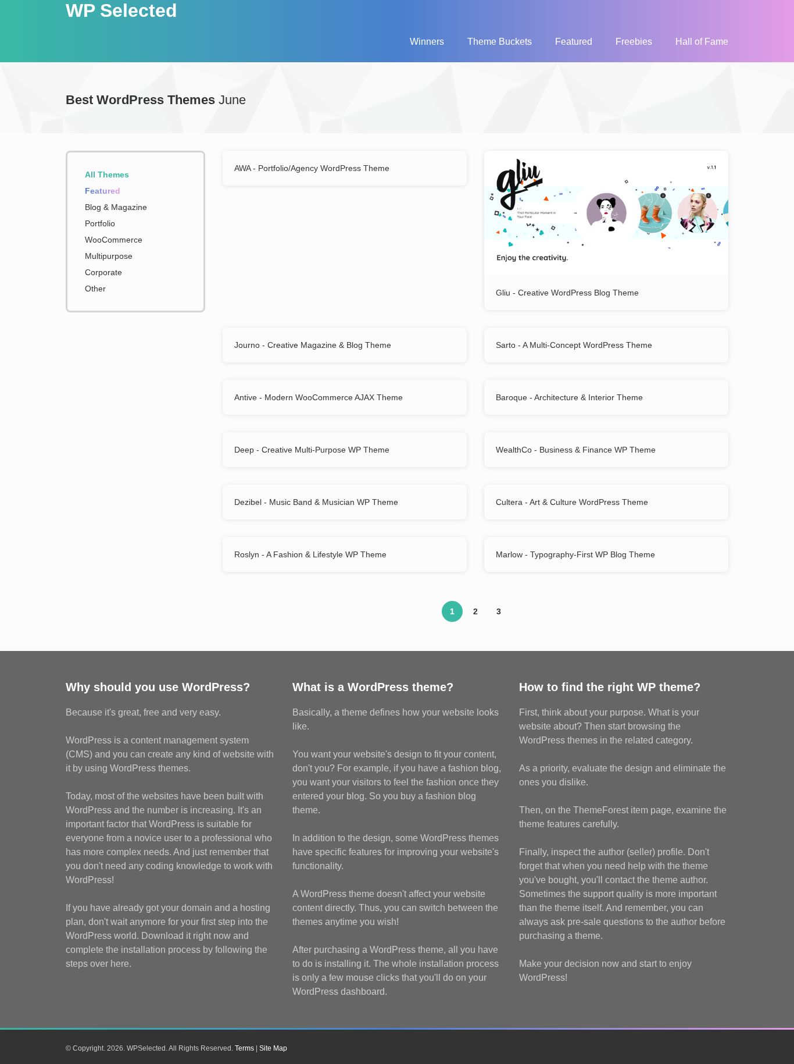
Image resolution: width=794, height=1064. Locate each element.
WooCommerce (113, 239)
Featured (573, 42)
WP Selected (121, 10)
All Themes (107, 174)
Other (95, 288)
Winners (427, 42)
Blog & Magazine (116, 207)
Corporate (103, 272)
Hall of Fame (701, 42)
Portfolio (100, 223)
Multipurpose (109, 256)
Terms (244, 1048)
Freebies (634, 42)
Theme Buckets (499, 42)
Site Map (273, 1048)
